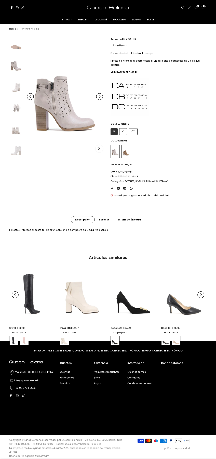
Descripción (82, 219)
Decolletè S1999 (170, 328)
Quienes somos (136, 372)
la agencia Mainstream (35, 456)
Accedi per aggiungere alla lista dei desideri (141, 195)
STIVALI (66, 19)
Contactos (133, 377)
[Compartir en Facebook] (112, 188)
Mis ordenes (67, 377)
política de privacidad (177, 448)
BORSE (150, 19)
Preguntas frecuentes (106, 372)
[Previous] (30, 96)
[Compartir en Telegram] (118, 188)
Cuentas (65, 372)
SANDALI (136, 19)
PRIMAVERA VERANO (157, 181)
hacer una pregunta (123, 164)
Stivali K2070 (17, 328)
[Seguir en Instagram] (17, 8)
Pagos (97, 383)
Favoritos (65, 383)
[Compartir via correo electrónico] (124, 188)
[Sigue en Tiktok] (22, 8)
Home (12, 29)
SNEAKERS (83, 19)
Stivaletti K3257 (69, 328)
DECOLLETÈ (101, 19)
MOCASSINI (119, 19)
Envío (114, 53)
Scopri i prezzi (120, 45)
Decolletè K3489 (121, 328)
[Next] (99, 96)
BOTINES (129, 181)
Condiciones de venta (140, 383)
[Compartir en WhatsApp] (131, 188)
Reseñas (104, 219)
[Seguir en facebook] (11, 8)
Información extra (129, 219)
